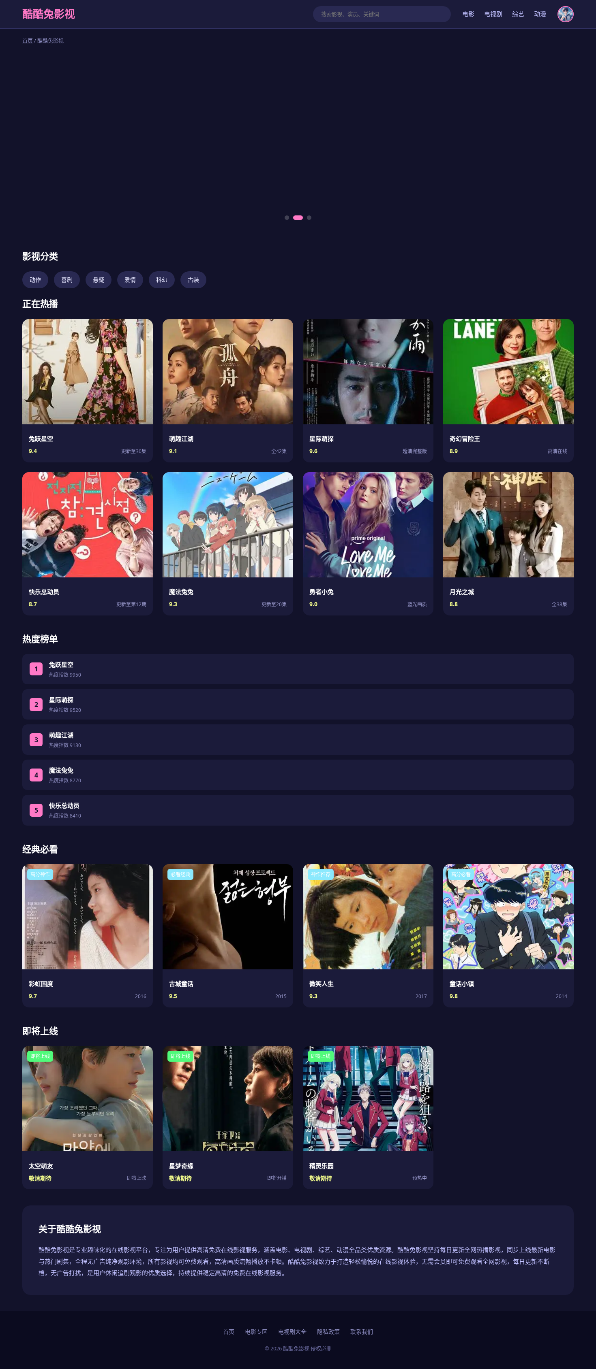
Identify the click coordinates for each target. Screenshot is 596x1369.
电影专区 (256, 1331)
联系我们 (361, 1331)
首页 (27, 40)
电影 (468, 14)
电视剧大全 (292, 1331)
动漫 (540, 14)
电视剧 (493, 14)
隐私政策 (328, 1331)
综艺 (518, 14)
